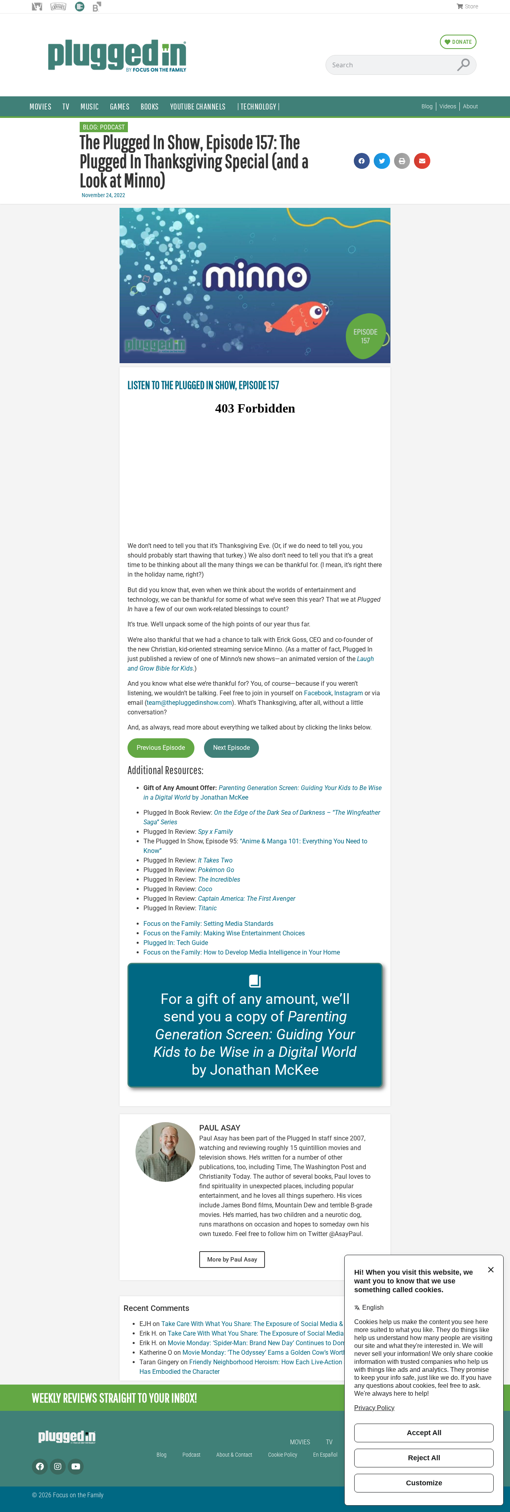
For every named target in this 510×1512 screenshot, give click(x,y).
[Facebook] (40, 1467)
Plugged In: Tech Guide (175, 943)
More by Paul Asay (232, 1259)
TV (66, 106)
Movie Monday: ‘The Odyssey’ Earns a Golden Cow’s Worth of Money (278, 1352)
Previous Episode (161, 747)
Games (120, 106)
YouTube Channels (198, 106)
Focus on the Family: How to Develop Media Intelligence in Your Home (241, 952)
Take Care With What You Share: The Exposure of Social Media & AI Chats (264, 1324)
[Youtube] (76, 1467)
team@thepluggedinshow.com (189, 702)
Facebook (318, 693)
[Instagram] (58, 1467)
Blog (162, 1454)
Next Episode (231, 747)
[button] (362, 161)
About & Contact (234, 1454)
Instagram (348, 693)
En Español (325, 1454)
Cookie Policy (282, 1454)
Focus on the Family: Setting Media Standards (208, 923)
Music (89, 106)
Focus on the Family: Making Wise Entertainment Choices (224, 933)
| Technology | (258, 106)
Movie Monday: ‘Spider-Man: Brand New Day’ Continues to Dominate (264, 1343)
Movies (40, 106)
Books (150, 106)
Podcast (112, 127)
